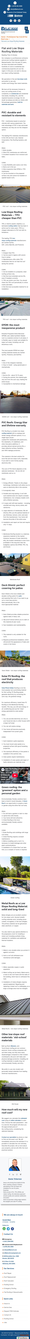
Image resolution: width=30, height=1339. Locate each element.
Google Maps (6, 1220)
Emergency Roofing (10, 1288)
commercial (14, 93)
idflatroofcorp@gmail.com (12, 1253)
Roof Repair (7, 1273)
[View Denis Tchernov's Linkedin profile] (13, 1174)
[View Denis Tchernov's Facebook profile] (9, 1174)
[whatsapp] (4, 1228)
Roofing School (9, 1284)
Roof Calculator (9, 1281)
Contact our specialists (9, 1137)
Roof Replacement (10, 1277)
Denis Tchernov (15, 1179)
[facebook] (12, 1228)
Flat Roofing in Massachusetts (13, 1292)
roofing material (7, 433)
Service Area (8, 1307)
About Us (7, 1303)
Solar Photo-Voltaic (8, 688)
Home (3, 37)
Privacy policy (24, 1335)
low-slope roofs (22, 79)
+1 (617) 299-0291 (7, 1241)
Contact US (7, 1315)
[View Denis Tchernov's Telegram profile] (20, 1174)
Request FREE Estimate (11, 1311)
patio (20, 596)
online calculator (15, 1120)
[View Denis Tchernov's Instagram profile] (16, 1174)
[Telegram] (8, 1228)
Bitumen (13, 1046)
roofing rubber (12, 226)
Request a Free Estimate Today (16, 12)
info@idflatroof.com (16, 9)
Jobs (5, 1322)
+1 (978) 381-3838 (16, 6)
